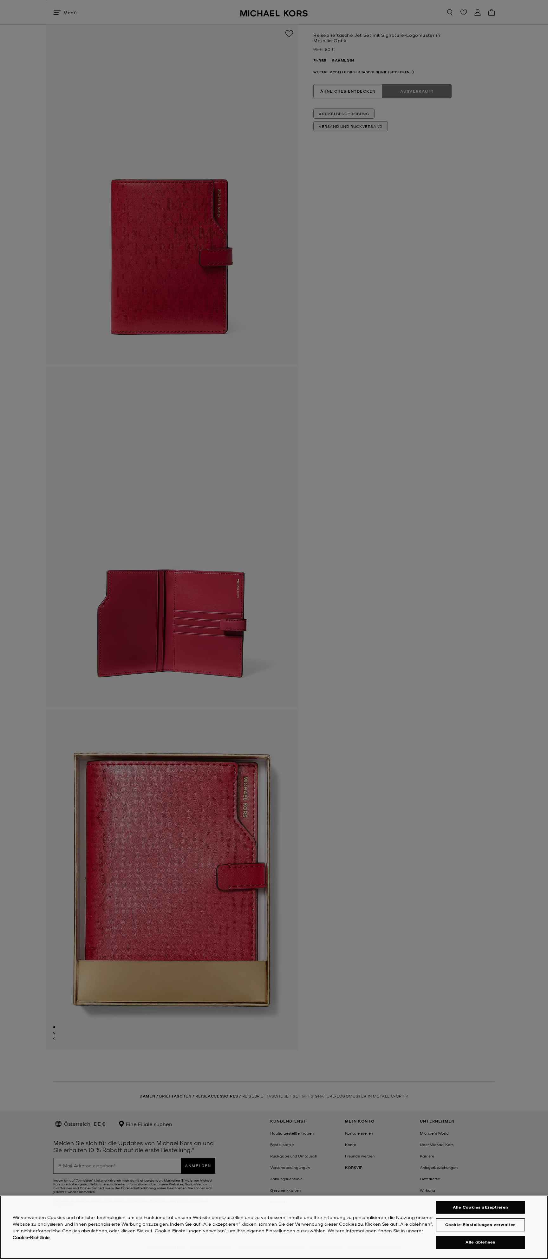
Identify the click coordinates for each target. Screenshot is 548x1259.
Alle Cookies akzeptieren (480, 1207)
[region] (274, 1227)
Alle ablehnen (481, 1242)
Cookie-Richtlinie (31, 1237)
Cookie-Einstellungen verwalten (480, 1224)
